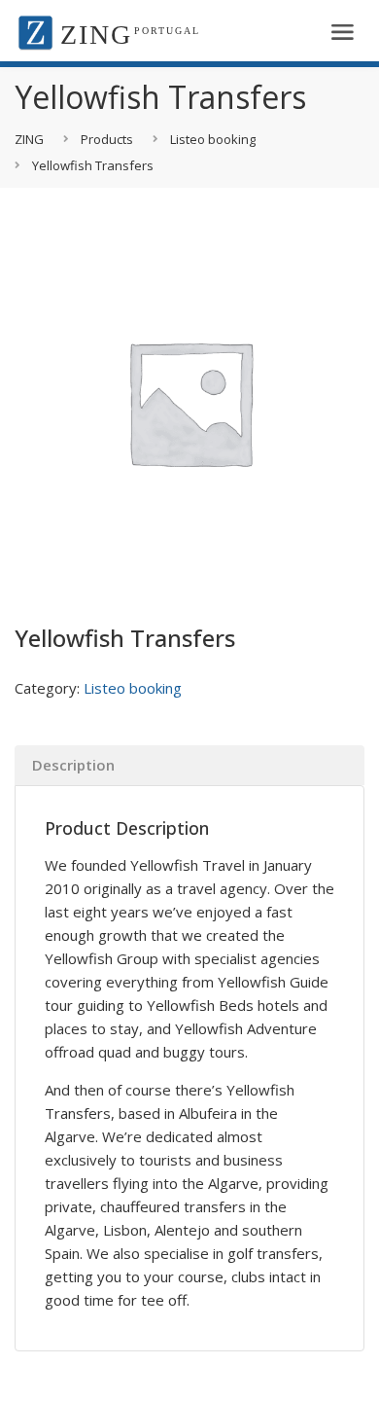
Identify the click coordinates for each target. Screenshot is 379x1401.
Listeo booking (133, 688)
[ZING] (35, 31)
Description (73, 764)
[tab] (189, 765)
